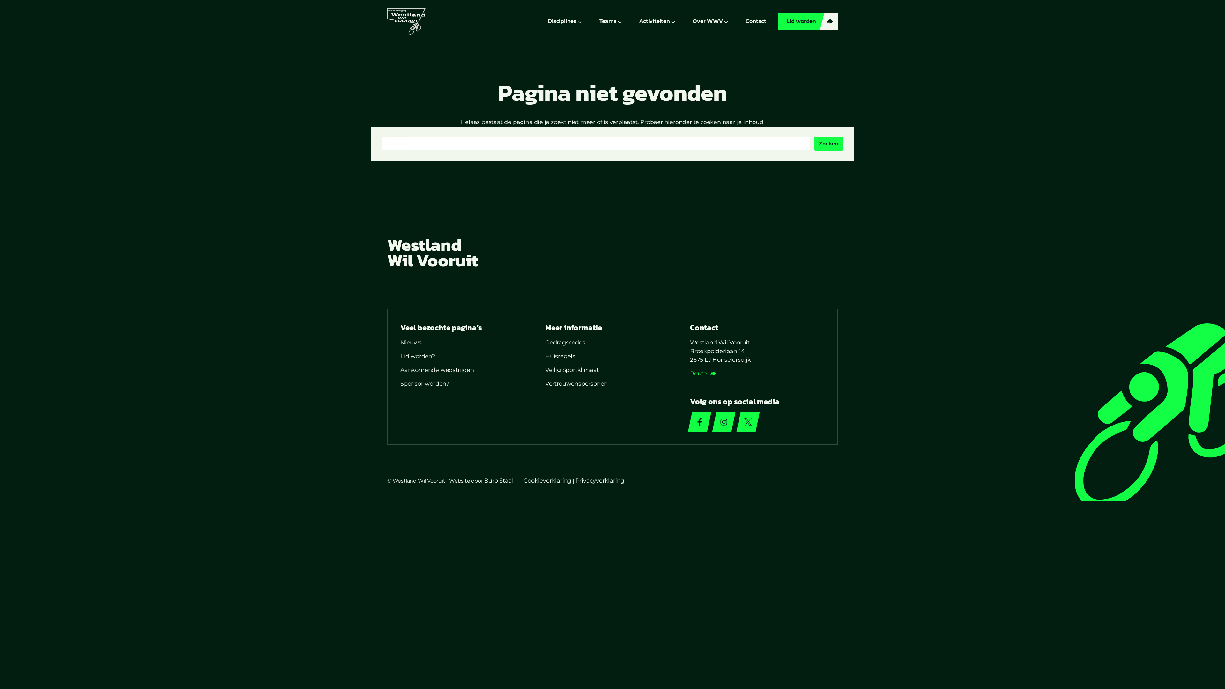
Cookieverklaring (547, 480)
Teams (608, 21)
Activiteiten (654, 21)
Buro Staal (498, 480)
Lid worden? (417, 356)
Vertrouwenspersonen (576, 383)
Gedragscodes (565, 342)
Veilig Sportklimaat (572, 370)
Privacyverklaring (600, 480)
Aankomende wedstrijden (437, 370)
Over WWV (708, 21)
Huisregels (560, 356)
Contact (756, 21)
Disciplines (562, 21)
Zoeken (828, 144)
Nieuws (411, 342)
